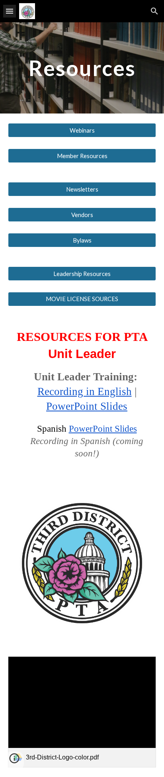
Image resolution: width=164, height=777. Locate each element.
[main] (82, 68)
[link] (82, 711)
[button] (9, 11)
